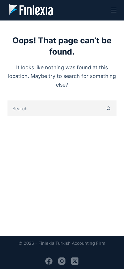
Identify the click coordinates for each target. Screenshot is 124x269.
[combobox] (54, 108)
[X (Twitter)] (74, 261)
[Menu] (114, 10)
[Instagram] (61, 261)
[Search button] (108, 108)
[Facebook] (48, 261)
